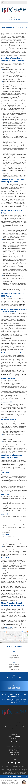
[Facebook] (8, 763)
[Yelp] (15, 763)
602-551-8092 (14, 19)
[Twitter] (12, 763)
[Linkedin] (19, 763)
